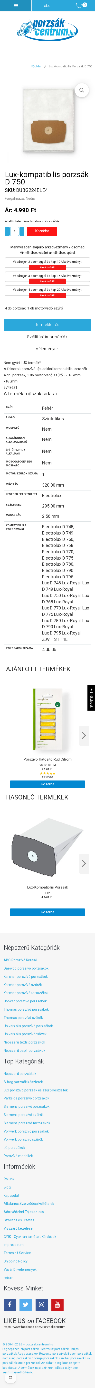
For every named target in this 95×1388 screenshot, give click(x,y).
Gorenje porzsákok (45, 1358)
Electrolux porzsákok (54, 1349)
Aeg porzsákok (28, 1353)
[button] (82, 90)
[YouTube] (57, 1305)
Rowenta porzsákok (53, 1353)
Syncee (72, 1368)
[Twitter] (25, 1305)
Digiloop (62, 1363)
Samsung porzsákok (17, 1358)
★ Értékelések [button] (91, 697)
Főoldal (36, 66)
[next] (84, 736)
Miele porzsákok (29, 1363)
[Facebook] (10, 1305)
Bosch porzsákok (79, 1353)
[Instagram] (42, 1305)
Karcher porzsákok (72, 1358)
